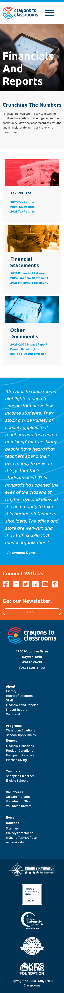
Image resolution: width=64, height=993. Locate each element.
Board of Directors (19, 696)
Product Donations (19, 751)
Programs (14, 726)
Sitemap (12, 828)
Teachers (13, 771)
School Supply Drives (21, 735)
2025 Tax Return (22, 202)
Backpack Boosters (20, 755)
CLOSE (46, 4)
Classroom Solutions (20, 730)
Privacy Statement (19, 833)
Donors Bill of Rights (24, 349)
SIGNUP (32, 611)
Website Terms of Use (21, 838)
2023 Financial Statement (29, 282)
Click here (27, 36)
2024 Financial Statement (29, 278)
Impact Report (16, 710)
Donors (11, 740)
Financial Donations (20, 746)
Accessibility (15, 842)
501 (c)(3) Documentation (28, 353)
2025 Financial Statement (29, 273)
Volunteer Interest (19, 806)
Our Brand (13, 714)
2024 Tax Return (22, 207)
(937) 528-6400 (32, 668)
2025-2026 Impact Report (28, 344)
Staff (9, 700)
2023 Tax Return (22, 211)
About (11, 686)
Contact (12, 823)
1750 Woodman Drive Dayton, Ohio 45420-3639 (32, 657)
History (11, 691)
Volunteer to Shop (19, 801)
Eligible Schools (17, 781)
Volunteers (14, 792)
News (10, 817)
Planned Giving (16, 760)
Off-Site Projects (18, 797)
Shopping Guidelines (20, 776)
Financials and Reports (22, 705)
